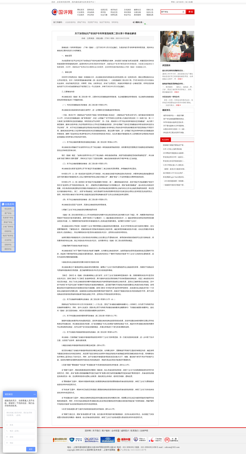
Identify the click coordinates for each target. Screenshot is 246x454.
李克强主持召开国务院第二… (174, 161)
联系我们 (135, 431)
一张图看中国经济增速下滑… (174, 185)
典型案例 (137, 15)
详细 (179, 79)
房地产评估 (81, 22)
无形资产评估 (93, 22)
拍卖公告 (149, 12)
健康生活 (137, 10)
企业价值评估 (70, 22)
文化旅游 (127, 10)
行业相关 (80, 15)
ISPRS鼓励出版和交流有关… (174, 122)
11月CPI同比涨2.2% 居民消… (174, 165)
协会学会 (127, 15)
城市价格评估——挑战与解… (174, 115)
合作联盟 (115, 431)
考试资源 (127, 12)
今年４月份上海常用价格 (172, 149)
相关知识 (114, 10)
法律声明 (144, 431)
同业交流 (114, 12)
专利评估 (114, 22)
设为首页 (180, 2)
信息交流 (104, 10)
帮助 (173, 2)
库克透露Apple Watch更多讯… (174, 177)
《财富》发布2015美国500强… (174, 169)
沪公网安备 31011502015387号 (133, 450)
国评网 (88, 431)
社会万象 (104, 15)
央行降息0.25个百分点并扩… (174, 173)
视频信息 (149, 15)
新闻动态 (90, 10)
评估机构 (90, 12)
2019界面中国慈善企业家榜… (174, 153)
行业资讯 (80, 12)
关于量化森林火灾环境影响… (174, 126)
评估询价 (90, 15)
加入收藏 (189, 2)
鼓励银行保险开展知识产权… (174, 145)
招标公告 (149, 10)
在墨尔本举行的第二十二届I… (174, 129)
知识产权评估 (105, 22)
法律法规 (137, 12)
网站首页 (80, 10)
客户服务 (106, 431)
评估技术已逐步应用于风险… (174, 133)
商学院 (103, 12)
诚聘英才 (125, 431)
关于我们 (96, 431)
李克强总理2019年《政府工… (174, 157)
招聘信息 (114, 15)
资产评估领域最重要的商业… (174, 119)
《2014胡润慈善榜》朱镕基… (174, 181)
